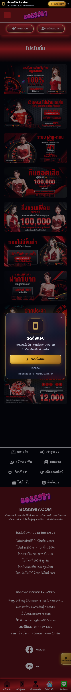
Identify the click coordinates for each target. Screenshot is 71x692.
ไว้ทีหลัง (35, 368)
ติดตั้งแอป (59, 3)
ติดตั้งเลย (38, 359)
